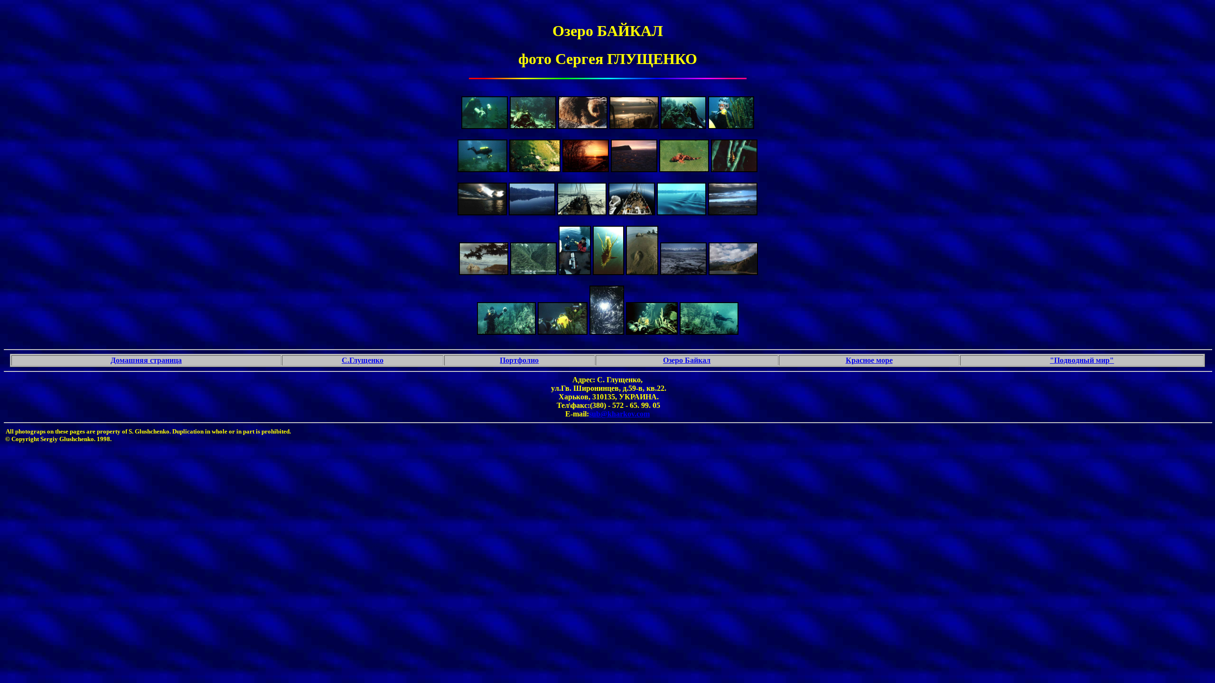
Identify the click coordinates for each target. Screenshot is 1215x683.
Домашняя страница (146, 360)
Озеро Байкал (686, 360)
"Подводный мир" (1082, 360)
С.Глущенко (362, 360)
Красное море (869, 360)
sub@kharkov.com (619, 414)
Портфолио (519, 360)
